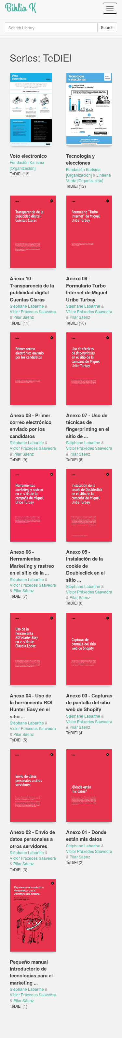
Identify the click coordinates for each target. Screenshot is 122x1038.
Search (107, 27)
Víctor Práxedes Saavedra (33, 311)
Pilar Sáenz (23, 317)
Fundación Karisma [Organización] (27, 164)
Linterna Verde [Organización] (88, 177)
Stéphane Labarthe (27, 306)
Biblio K (20, 8)
